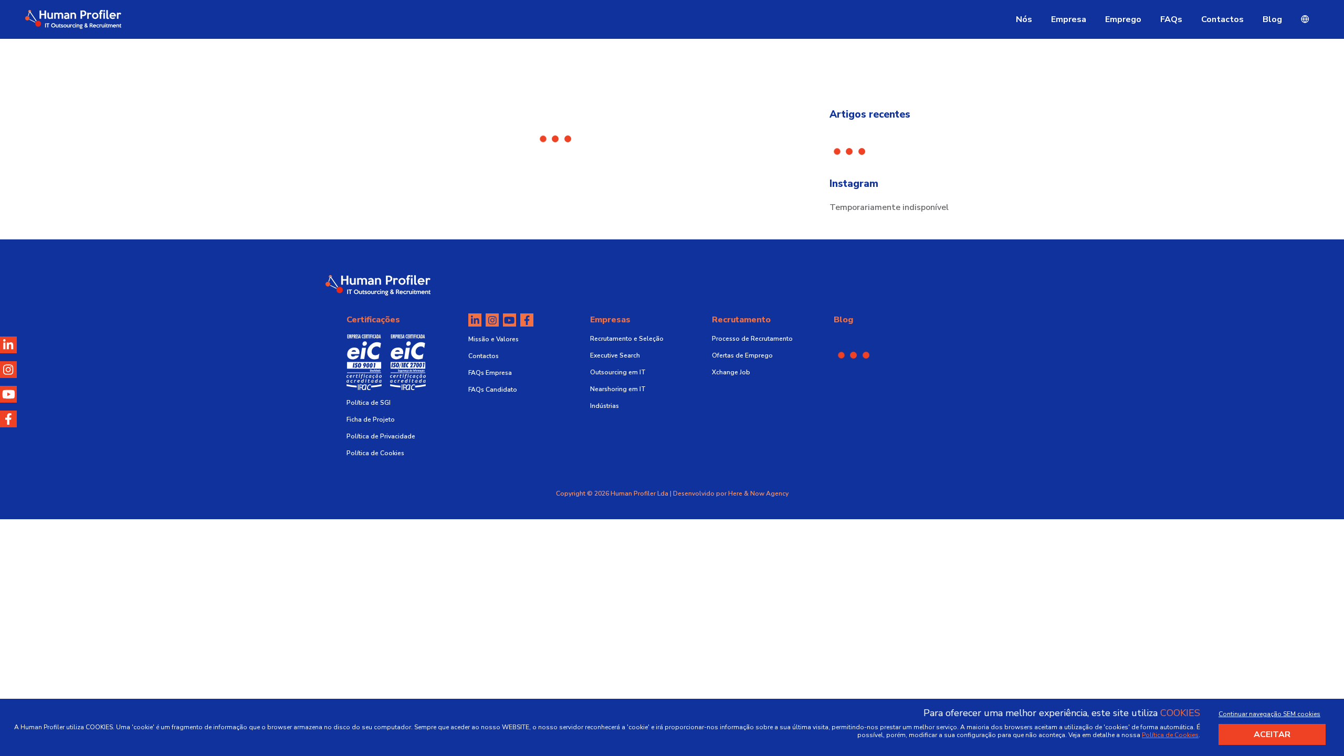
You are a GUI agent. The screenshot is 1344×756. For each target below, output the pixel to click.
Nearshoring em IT (618, 389)
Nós (1024, 19)
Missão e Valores (493, 339)
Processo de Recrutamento (752, 338)
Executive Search (615, 355)
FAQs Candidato (492, 389)
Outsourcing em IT (618, 372)
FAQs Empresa (490, 373)
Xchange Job (731, 372)
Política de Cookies (375, 453)
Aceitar (1272, 734)
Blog (1272, 19)
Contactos (1222, 19)
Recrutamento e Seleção (627, 338)
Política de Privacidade (380, 436)
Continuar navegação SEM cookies (1269, 714)
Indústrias (604, 406)
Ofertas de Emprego (742, 355)
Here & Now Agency (758, 493)
